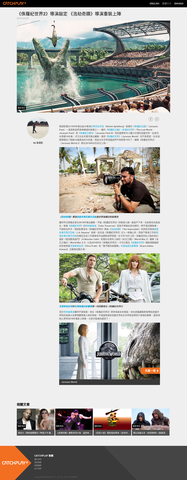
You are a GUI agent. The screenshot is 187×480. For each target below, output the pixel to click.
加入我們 (37, 469)
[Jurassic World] (109, 354)
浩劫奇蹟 (65, 217)
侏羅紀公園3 (86, 133)
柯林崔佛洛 (90, 226)
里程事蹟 (37, 462)
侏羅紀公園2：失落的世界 (120, 129)
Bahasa (178, 3)
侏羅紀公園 (140, 126)
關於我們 (37, 459)
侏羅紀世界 (113, 136)
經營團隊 (37, 466)
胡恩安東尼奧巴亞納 (86, 217)
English (154, 3)
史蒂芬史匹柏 (97, 126)
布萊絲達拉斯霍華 (129, 246)
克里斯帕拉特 (76, 246)
